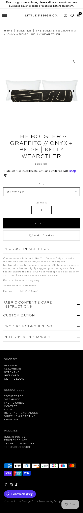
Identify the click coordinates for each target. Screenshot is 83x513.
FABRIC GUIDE (14, 402)
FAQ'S (8, 409)
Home (8, 30)
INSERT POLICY (14, 437)
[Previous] (9, 91)
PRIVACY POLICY (15, 440)
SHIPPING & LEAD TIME (19, 416)
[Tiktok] (16, 485)
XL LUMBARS (13, 368)
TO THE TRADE (13, 396)
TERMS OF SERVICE (17, 447)
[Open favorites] (72, 15)
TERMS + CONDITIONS (19, 443)
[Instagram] (11, 485)
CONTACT (10, 406)
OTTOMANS (11, 372)
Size (41, 184)
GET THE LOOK (14, 378)
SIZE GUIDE (12, 399)
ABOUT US (11, 419)
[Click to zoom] (73, 61)
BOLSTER (24, 30)
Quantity (41, 202)
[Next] (73, 91)
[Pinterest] (6, 485)
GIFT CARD (11, 375)
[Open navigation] (5, 15)
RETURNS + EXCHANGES (21, 412)
